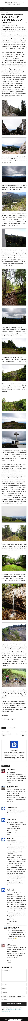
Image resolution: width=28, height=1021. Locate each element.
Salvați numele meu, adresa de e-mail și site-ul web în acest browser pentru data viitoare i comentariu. (13, 998)
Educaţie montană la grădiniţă (6, 734)
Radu (8, 944)
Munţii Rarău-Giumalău (18, 14)
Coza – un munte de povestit (21, 734)
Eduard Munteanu (12, 786)
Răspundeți (9, 782)
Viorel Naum (4, 22)
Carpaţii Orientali (9, 14)
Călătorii (7, 12)
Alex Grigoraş (11, 769)
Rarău (14, 727)
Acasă (2, 12)
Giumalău (9, 727)
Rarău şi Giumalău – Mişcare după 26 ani (11, 18)
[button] (2, 9)
